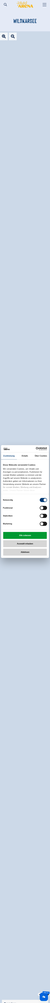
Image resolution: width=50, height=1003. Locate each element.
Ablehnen (25, 552)
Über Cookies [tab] (41, 456)
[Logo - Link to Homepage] (25, 4)
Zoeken (5, 4)
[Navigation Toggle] (44, 4)
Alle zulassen (25, 535)
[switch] (43, 508)
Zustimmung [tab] (9, 456)
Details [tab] (25, 456)
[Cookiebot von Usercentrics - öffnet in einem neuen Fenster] (36, 448)
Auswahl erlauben (25, 544)
